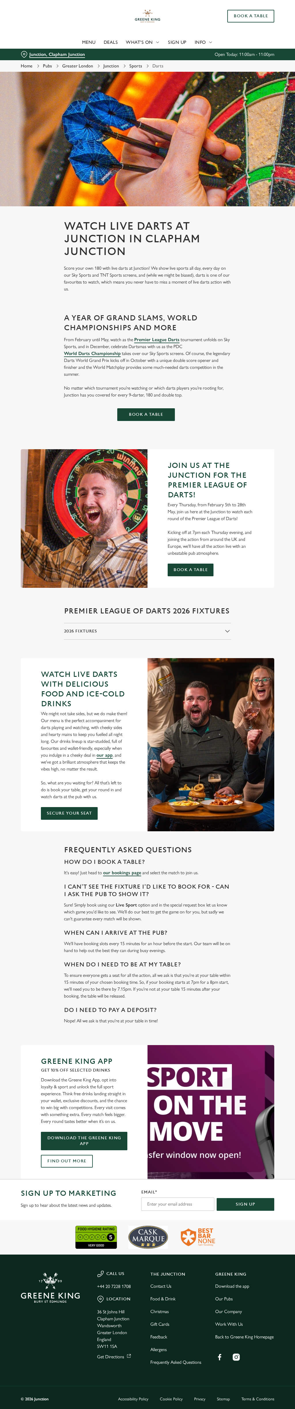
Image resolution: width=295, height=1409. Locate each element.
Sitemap (223, 1399)
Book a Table (250, 16)
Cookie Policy (171, 1399)
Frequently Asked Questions (175, 1362)
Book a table (146, 414)
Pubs (47, 66)
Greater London (77, 66)
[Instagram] (236, 1357)
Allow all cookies (231, 760)
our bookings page (122, 872)
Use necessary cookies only (147, 760)
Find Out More (66, 1161)
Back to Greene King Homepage (244, 1337)
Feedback (158, 1337)
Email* (149, 1192)
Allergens (158, 1349)
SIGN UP (245, 1204)
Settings (253, 742)
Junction (111, 66)
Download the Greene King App (84, 1141)
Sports (135, 66)
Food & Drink (162, 1299)
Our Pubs (224, 1299)
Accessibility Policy (133, 1399)
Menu (89, 42)
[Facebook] (219, 1357)
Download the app (232, 1286)
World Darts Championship (92, 353)
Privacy (199, 1399)
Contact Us (160, 1286)
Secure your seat (69, 813)
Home (27, 66)
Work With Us (229, 1324)
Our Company (228, 1311)
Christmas (159, 1311)
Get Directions (110, 1356)
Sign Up (177, 42)
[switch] (115, 721)
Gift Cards (159, 1324)
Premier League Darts (156, 339)
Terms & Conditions (257, 1399)
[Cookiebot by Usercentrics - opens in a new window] (247, 643)
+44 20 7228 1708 (114, 1286)
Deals (111, 42)
